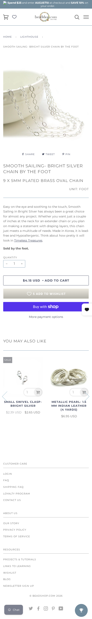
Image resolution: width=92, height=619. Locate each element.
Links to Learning (17, 566)
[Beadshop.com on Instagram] (46, 609)
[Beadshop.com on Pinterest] (53, 609)
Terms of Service (16, 536)
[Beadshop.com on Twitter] (31, 609)
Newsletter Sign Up (18, 585)
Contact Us (12, 500)
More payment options (46, 317)
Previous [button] (9, 4)
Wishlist (9, 572)
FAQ (6, 480)
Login (7, 473)
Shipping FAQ (13, 486)
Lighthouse (29, 36)
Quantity (10, 257)
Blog (7, 579)
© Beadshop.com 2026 (46, 595)
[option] (48, 4)
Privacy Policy (14, 529)
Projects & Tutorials (19, 559)
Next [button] (86, 4)
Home (7, 36)
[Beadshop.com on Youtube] (61, 609)
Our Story (11, 523)
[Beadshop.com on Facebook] (38, 609)
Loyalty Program (16, 493)
